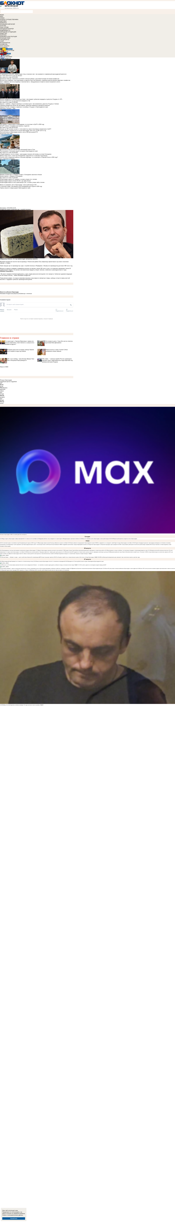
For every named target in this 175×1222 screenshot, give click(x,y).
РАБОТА (10, 49)
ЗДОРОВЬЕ (3, 21)
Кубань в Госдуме (5, 83)
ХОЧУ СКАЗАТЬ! (4, 46)
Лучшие (9, 309)
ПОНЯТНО (13, 1218)
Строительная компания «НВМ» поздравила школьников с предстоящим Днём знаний (67, 544)
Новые (2, 309)
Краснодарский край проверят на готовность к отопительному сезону (17, 561)
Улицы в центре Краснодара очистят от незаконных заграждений (50, 561)
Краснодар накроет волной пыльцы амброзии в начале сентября (52, 542)
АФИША (2, 18)
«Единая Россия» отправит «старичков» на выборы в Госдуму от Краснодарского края (24, 107)
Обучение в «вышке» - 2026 (7, 108)
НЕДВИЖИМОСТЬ (5, 30)
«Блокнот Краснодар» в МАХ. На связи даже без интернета (13, 534)
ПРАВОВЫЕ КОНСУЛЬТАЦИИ (8, 36)
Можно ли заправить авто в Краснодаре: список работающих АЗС (96, 538)
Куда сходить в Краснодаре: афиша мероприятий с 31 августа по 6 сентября (19, 538)
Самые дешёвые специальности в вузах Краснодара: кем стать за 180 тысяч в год (23, 130)
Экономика (3, 208)
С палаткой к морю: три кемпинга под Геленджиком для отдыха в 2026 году (19, 542)
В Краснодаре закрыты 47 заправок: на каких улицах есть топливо (18, 179)
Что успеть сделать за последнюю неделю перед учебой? (93, 564)
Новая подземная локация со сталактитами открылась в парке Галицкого (72, 553)
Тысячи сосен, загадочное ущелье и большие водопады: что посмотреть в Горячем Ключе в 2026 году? (29, 157)
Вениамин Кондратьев (6, 293)
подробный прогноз (5, 381)
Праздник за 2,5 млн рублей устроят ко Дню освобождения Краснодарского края (86, 561)
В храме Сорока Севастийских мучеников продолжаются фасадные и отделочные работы (85, 550)
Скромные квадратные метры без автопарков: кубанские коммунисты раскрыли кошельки (25, 105)
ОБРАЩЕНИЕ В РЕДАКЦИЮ (8, 32)
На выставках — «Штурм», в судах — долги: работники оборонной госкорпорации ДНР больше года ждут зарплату (28, 557)
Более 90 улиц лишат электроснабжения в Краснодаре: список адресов (121, 568)
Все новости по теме (5, 77)
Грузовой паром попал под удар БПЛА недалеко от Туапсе (15, 570)
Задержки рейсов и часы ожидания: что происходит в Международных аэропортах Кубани (59, 538)
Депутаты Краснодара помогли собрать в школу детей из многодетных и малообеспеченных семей (31, 553)
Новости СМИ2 (4, 367)
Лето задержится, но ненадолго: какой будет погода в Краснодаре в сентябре (114, 542)
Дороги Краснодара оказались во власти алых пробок (50, 550)
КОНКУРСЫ (3, 22)
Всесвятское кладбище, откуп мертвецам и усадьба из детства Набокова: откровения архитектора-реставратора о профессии (35, 80)
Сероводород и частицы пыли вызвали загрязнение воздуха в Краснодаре (19, 550)
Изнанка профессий (5, 58)
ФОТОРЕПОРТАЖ (5, 42)
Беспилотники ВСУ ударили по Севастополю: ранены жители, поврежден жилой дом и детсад (87, 551)
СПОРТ (2, 41)
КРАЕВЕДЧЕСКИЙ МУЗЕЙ (7, 24)
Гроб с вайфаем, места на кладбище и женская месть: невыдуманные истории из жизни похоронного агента (30, 82)
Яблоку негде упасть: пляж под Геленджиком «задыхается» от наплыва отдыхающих (23, 155)
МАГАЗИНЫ (8, 56)
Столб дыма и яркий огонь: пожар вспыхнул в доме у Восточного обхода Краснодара (75, 557)
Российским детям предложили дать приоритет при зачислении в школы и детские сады (120, 557)
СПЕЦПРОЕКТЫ (4, 39)
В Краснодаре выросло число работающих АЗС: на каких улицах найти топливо (22, 182)
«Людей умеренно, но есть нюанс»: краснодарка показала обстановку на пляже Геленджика (25, 154)
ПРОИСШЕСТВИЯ (5, 38)
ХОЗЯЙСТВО (3, 44)
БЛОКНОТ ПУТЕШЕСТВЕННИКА (9, 19)
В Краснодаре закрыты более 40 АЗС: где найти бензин (15, 180)
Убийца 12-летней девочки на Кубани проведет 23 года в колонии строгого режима (21, 704)
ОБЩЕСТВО (3, 33)
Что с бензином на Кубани (7, 158)
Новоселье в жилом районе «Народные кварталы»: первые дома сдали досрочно (45, 551)
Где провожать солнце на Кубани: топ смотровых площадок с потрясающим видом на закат (127, 550)
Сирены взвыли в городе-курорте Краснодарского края (82, 542)
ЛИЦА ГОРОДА (4, 27)
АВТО (1, 16)
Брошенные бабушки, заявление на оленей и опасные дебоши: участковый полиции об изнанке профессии (29, 78)
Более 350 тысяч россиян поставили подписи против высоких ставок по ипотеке (157, 568)
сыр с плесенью (27, 293)
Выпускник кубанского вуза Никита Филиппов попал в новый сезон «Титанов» (127, 551)
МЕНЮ (2, 15)
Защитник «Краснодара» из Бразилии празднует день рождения (103, 544)
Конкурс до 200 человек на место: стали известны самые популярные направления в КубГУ (25, 129)
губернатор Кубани (18, 293)
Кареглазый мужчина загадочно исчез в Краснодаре (125, 538)
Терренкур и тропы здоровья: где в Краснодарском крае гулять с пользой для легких (26, 544)
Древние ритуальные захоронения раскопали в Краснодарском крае (87, 568)
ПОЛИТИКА (3, 35)
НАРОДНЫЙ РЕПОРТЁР (7, 29)
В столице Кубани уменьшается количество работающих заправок (135, 544)
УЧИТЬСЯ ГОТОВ (9, 50)
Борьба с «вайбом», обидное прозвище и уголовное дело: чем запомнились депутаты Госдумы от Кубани (29, 104)
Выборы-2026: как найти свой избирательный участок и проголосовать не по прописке (50, 570)
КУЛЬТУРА (3, 25)
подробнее (14, 381)
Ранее (16, 309)
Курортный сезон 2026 (6, 133)
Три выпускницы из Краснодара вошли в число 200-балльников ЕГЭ (19, 132)
